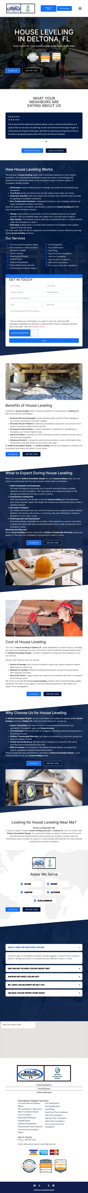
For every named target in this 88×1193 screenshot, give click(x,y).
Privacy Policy (38, 326)
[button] (80, 8)
